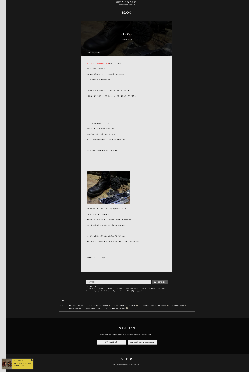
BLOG (127, 12)
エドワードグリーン (132, 288)
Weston (144, 288)
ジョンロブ (99, 291)
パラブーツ (120, 288)
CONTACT (126, 328)
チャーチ (89, 291)
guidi (123, 291)
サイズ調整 (131, 291)
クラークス (162, 288)
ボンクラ (108, 291)
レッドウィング (91, 288)
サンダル (140, 291)
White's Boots (99, 53)
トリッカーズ (110, 288)
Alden (101, 288)
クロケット (152, 288)
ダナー (116, 291)
